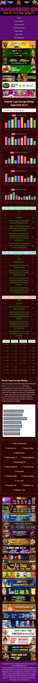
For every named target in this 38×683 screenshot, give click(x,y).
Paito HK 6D (19, 34)
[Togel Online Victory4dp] (19, 517)
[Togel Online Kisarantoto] (19, 77)
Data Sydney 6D (17, 672)
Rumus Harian (28, 448)
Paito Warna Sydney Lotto (24, 676)
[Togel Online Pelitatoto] (19, 85)
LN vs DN (19, 481)
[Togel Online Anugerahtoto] (19, 616)
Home (19, 18)
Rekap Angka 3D (28, 457)
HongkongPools (11, 676)
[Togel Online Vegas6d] (19, 534)
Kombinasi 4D (11, 485)
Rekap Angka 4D (11, 467)
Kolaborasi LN (28, 485)
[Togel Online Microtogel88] (19, 501)
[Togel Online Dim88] (19, 53)
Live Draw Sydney (19, 28)
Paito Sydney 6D (19, 38)
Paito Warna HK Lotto (26, 678)
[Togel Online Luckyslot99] (19, 591)
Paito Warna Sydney (7, 670)
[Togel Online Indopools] (19, 640)
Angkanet (18, 674)
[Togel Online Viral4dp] (19, 94)
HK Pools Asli (25, 680)
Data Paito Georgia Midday (12, 422)
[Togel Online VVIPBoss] (19, 44)
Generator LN (11, 448)
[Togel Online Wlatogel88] (19, 558)
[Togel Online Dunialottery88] (19, 608)
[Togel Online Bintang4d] (19, 550)
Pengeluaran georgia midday (14, 386)
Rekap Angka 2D (20, 462)
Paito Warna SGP (17, 670)
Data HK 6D (9, 672)
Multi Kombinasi (28, 476)
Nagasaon (26, 667)
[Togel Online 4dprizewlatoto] (19, 566)
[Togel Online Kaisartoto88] (19, 575)
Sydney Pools (25, 674)
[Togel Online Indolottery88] (19, 624)
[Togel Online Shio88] (19, 649)
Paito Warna (19, 31)
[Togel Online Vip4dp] (19, 599)
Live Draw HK (19, 21)
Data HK (25, 670)
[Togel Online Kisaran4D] (19, 69)
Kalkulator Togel (19, 490)
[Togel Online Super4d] (19, 61)
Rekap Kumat (19, 453)
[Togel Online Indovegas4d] (19, 657)
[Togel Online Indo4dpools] (19, 583)
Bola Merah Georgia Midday (12, 426)
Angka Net (10, 667)
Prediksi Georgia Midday (11, 433)
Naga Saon (33, 667)
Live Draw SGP (19, 24)
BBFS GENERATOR (19, 444)
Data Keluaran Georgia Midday (13, 411)
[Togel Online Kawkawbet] (19, 525)
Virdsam (4, 667)
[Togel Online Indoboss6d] (19, 509)
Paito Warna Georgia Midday (13, 415)
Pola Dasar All (28, 467)
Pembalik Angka (11, 476)
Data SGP (30, 670)
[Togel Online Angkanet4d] (19, 632)
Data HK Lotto (16, 678)
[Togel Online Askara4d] (19, 542)
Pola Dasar (20, 471)
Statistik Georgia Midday (11, 430)
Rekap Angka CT (11, 457)
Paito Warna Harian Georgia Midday (15, 418)
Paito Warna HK (18, 667)
